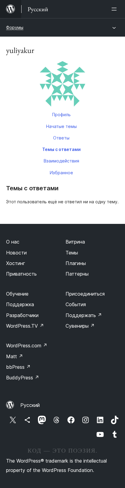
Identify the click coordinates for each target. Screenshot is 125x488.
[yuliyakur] (62, 85)
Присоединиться (85, 294)
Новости (16, 253)
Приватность (21, 274)
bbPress (18, 367)
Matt (14, 356)
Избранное (61, 172)
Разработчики (22, 315)
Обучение (17, 294)
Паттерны (77, 274)
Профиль (61, 114)
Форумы (14, 27)
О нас (12, 242)
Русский (30, 405)
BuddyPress (22, 378)
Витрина (75, 242)
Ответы (61, 137)
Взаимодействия (61, 160)
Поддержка (20, 304)
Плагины (76, 263)
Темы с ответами (61, 149)
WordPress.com (26, 345)
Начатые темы (61, 126)
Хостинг (15, 263)
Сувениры (80, 326)
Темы (72, 253)
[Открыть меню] (115, 9)
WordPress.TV (25, 326)
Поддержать (84, 315)
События (76, 304)
